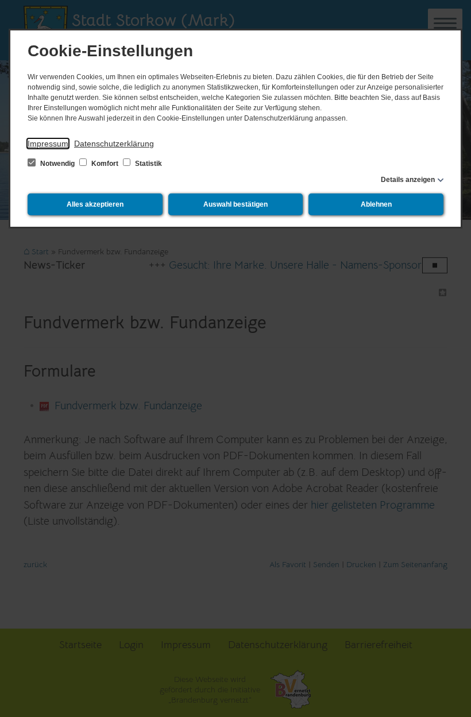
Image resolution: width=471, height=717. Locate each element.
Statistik (147, 164)
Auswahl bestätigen (235, 204)
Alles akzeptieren (95, 204)
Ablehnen (376, 204)
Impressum (48, 143)
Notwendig (57, 164)
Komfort (105, 164)
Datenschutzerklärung (114, 143)
